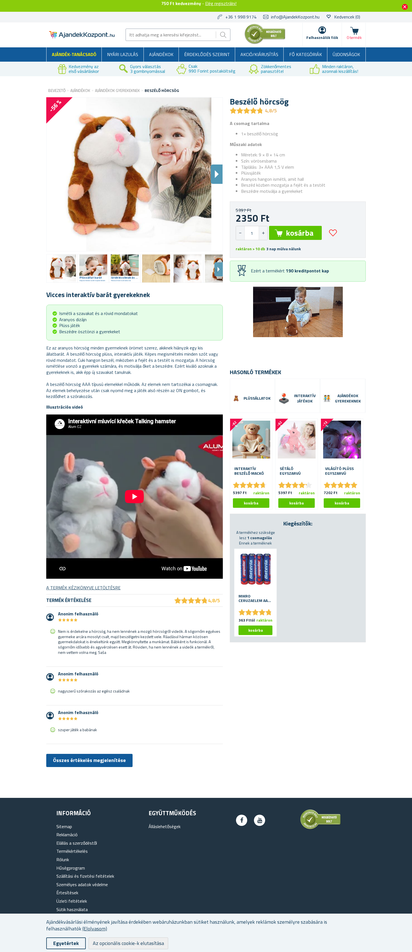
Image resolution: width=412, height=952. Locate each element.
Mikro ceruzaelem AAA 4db (254, 598)
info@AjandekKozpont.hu (295, 16)
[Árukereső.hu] (265, 43)
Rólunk (62, 859)
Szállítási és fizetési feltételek (85, 876)
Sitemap (64, 826)
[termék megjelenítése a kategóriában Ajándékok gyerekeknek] (327, 398)
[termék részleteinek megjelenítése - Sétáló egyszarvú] (297, 440)
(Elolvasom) (94, 928)
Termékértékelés (72, 851)
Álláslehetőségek (164, 826)
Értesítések (67, 892)
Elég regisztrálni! (221, 3)
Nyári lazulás (122, 54)
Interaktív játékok (305, 398)
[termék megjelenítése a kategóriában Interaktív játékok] (284, 398)
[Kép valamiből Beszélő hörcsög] (62, 268)
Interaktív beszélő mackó (249, 471)
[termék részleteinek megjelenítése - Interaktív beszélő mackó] (251, 440)
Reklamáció (67, 834)
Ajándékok (161, 54)
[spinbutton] (251, 233)
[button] (263, 233)
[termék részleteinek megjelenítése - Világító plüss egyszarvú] (342, 440)
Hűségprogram (70, 868)
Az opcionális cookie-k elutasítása (128, 943)
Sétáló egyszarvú (290, 471)
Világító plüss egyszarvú (339, 471)
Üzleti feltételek (71, 901)
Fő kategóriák (305, 54)
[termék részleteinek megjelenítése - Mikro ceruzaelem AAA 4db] (255, 568)
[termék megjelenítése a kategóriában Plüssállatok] (236, 398)
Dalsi (217, 174)
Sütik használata (72, 909)
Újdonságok (346, 54)
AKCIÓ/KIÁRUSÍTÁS (259, 54)
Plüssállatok (257, 398)
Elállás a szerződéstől (76, 843)
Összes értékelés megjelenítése (89, 760)
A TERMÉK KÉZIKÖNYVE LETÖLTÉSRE (83, 587)
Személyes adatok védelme (82, 884)
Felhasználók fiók (322, 37)
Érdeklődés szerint (207, 54)
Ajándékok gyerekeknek (348, 398)
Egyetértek (66, 943)
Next (218, 269)
